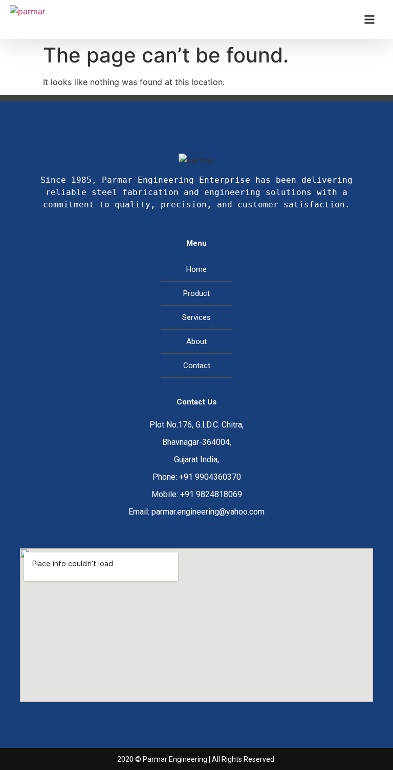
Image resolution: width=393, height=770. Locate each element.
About (196, 341)
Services (196, 317)
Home (196, 269)
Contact (196, 365)
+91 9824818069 (211, 494)
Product (196, 293)
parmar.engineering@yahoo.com (208, 512)
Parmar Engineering (175, 759)
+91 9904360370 (210, 477)
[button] (369, 19)
